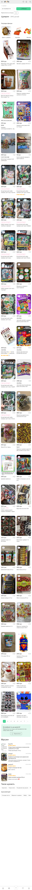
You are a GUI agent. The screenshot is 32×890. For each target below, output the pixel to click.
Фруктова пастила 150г (23, 508)
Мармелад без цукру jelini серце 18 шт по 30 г (8, 64)
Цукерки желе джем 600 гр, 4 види (23, 126)
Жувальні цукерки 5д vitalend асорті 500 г (22, 627)
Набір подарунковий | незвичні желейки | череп (8, 510)
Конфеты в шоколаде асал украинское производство (18, 757)
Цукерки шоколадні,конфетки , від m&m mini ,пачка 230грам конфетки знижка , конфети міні (8, 128)
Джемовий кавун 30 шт (7, 569)
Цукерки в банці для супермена (22, 656)
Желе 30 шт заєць (6, 447)
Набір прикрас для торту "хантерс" (7, 289)
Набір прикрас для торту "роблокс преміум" (7, 225)
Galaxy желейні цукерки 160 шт (16, 777)
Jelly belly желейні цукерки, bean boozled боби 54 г (24, 321)
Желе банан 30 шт (21, 569)
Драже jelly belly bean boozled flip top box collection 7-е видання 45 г (24, 352)
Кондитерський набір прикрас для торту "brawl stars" (23, 257)
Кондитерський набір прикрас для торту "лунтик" (8, 191)
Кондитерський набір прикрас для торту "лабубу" (24, 225)
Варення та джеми (17, 795)
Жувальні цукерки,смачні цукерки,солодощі (23, 94)
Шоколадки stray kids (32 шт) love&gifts (7, 716)
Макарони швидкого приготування (22, 287)
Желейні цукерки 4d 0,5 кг (24, 63)
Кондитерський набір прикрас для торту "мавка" (8, 386)
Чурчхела (4, 788)
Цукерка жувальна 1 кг (7, 626)
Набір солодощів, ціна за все (23, 479)
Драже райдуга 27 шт (6, 598)
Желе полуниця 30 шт (22, 598)
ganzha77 (10, 764)
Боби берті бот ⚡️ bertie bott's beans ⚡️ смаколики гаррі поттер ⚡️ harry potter (8, 352)
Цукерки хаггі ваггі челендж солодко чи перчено (22, 716)
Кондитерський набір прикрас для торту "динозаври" (7, 319)
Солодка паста (6, 795)
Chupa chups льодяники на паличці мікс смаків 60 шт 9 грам (18, 748)
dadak (9, 774)
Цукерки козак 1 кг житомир (6, 540)
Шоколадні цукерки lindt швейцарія (7, 159)
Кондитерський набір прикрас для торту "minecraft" (7, 257)
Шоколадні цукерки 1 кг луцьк (23, 540)
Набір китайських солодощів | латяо (21, 686)
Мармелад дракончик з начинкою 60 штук (23, 415)
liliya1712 (10, 744)
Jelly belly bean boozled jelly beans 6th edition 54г (24, 385)
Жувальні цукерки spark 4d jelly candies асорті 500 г (24, 449)
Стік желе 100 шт (5, 656)
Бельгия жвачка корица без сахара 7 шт (7, 96)
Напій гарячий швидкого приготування (23, 157)
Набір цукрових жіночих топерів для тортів (7, 686)
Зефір (25, 795)
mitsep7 (10, 753)
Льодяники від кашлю (22, 788)
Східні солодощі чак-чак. (15, 767)
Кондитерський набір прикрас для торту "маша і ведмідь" (24, 191)
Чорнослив (12, 788)
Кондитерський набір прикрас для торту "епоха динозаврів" (8, 418)
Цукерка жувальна (6, 479)
